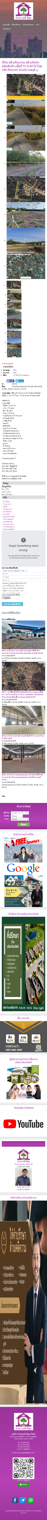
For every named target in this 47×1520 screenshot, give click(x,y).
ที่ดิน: (5, 375)
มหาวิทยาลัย (7, 521)
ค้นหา (24, 824)
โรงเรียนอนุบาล (9, 527)
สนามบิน (6, 514)
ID (3, 384)
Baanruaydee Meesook (23, 1164)
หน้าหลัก (6, 24)
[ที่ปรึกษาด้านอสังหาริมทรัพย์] (23, 964)
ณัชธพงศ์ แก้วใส (23, 1187)
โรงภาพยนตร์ (8, 519)
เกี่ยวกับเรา (16, 24)
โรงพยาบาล (7, 509)
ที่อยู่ (3, 386)
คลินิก (5, 506)
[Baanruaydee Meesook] (23, 1156)
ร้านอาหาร (7, 504)
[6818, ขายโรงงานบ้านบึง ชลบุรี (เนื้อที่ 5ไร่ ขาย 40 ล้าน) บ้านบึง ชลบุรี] (23, 720)
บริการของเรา (28, 24)
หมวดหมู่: (6, 370)
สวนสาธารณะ (8, 524)
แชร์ (11, 381)
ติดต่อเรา (7, 28)
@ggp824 (27, 1449)
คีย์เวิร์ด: (7, 812)
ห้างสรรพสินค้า (8, 529)
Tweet (20, 381)
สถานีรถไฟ (7, 511)
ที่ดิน (15, 370)
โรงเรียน (6, 501)
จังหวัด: (6, 816)
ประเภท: (6, 372)
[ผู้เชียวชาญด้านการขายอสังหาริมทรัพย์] (23, 1082)
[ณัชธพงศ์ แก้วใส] (23, 1176)
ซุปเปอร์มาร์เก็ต (9, 516)
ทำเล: (7, 819)
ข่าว (37, 24)
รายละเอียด (6, 393)
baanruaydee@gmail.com (26, 1453)
